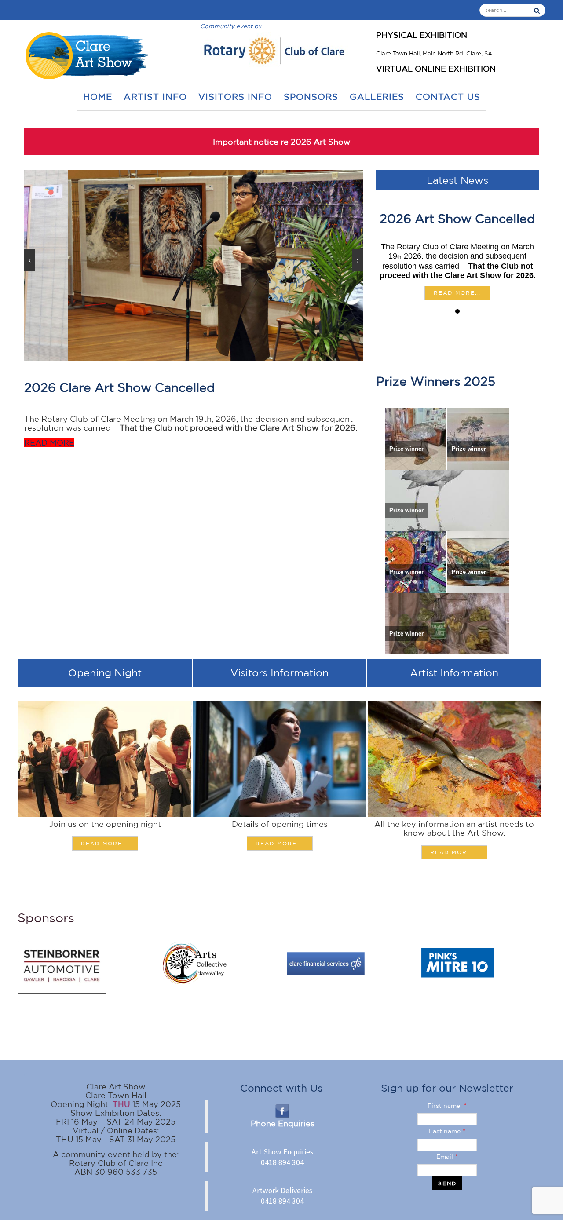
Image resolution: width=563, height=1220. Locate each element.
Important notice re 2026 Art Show (282, 141)
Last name (447, 1131)
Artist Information (454, 672)
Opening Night (105, 672)
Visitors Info (235, 96)
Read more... (458, 293)
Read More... (105, 843)
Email (447, 1156)
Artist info (155, 96)
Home (97, 96)
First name (447, 1105)
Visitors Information (279, 672)
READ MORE (49, 442)
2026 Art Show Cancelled (457, 218)
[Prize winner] (415, 438)
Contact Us (448, 96)
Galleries (377, 96)
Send (447, 1183)
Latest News (457, 180)
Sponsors (311, 96)
